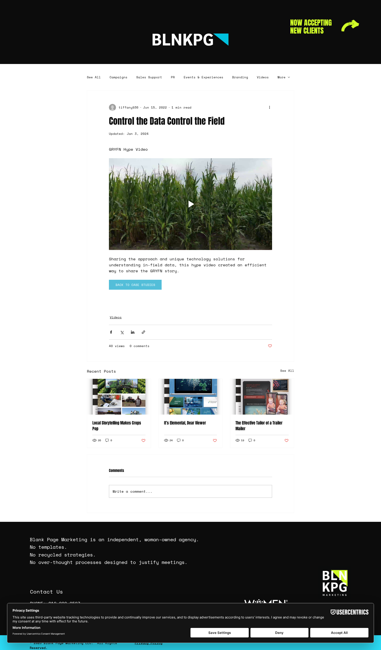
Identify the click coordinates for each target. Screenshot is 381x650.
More (282, 77)
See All (94, 77)
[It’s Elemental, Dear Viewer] (190, 397)
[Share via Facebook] (111, 332)
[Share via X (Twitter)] (122, 332)
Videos (263, 77)
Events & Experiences (203, 77)
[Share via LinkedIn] (133, 332)
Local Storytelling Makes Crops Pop (116, 426)
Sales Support (149, 77)
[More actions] (269, 107)
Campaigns (118, 77)
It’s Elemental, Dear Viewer (185, 423)
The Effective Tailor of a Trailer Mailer (258, 426)
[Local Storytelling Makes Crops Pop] (119, 397)
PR (173, 77)
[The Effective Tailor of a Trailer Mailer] (262, 397)
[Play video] (190, 204)
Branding (240, 77)
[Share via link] (143, 332)
